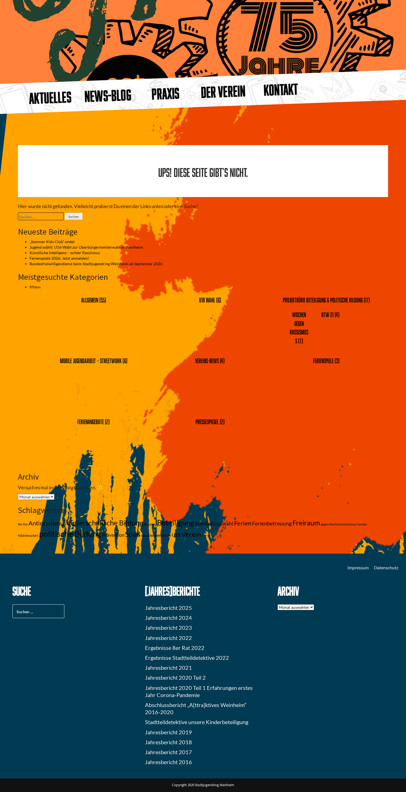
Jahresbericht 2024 (168, 617)
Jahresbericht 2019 (168, 732)
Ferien (242, 523)
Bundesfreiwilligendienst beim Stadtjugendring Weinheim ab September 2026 (96, 263)
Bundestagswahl (214, 523)
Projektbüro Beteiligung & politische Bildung (323, 300)
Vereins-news (207, 360)
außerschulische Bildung (105, 523)
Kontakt (280, 89)
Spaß (132, 534)
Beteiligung (175, 522)
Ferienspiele (323, 360)
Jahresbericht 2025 (168, 607)
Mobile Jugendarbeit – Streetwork (91, 360)
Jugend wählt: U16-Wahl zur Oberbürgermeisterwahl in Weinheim (86, 247)
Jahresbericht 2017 (168, 752)
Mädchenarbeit (28, 535)
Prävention (113, 535)
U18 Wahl (207, 300)
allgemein (89, 300)
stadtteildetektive (156, 535)
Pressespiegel (207, 421)
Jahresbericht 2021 (168, 667)
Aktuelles (50, 98)
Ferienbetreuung (272, 523)
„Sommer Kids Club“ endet (52, 241)
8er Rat (23, 524)
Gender (362, 524)
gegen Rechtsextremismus (338, 524)
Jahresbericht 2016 (168, 762)
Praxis (165, 93)
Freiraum (306, 523)
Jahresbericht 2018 (168, 742)
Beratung (150, 524)
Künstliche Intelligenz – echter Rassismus (65, 252)
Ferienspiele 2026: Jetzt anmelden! (59, 258)
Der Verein (223, 91)
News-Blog (107, 95)
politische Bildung (70, 533)
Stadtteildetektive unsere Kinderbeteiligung (196, 722)
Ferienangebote (90, 421)
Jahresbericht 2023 (168, 627)
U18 (176, 535)
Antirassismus (47, 523)
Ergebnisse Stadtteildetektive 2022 (187, 657)
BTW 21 (327, 314)
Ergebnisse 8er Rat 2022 (174, 647)
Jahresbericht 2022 (168, 637)
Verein (191, 534)
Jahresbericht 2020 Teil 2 (175, 677)
